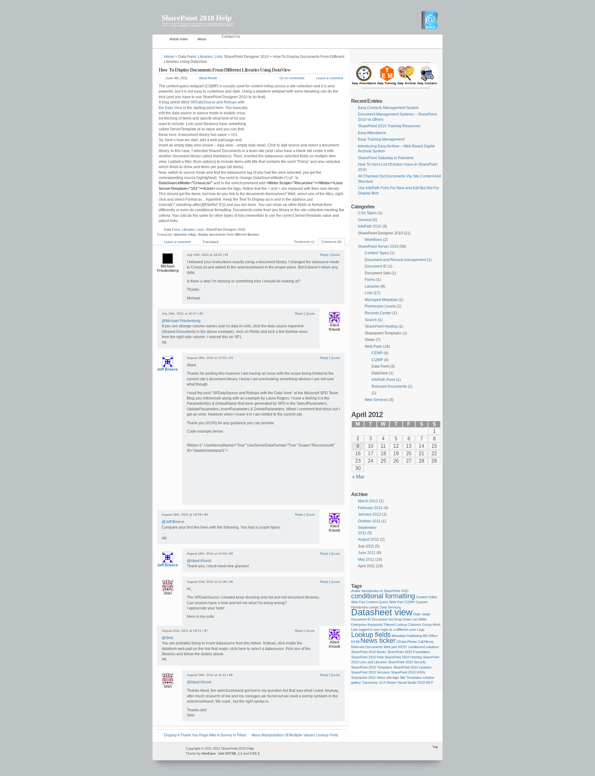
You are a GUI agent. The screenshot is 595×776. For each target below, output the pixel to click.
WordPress (168, 751)
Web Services (376, 400)
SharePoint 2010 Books (368, 652)
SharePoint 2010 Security (407, 662)
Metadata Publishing (407, 636)
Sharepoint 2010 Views (368, 677)
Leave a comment (329, 78)
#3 (231, 358)
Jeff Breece (167, 369)
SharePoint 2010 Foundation (408, 652)
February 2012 (370, 508)
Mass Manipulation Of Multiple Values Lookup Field (295, 735)
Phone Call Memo (420, 641)
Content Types (377, 253)
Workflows (373, 240)
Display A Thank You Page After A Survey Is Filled (205, 735)
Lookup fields (371, 635)
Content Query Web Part (384, 602)
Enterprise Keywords (367, 624)
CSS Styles (367, 213)
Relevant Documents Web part (374, 647)
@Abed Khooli (199, 561)
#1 (226, 254)
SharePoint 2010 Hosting (403, 657)
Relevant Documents (389, 386)
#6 (231, 581)
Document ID (376, 266)
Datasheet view (381, 612)
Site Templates (411, 677)
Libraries (205, 56)
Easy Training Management (381, 139)
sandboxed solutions (423, 647)
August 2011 (368, 539)
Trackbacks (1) (304, 241)
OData (401, 641)
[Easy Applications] (394, 85)
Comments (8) (331, 241)
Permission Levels (380, 306)
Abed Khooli (208, 78)
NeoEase (209, 753)
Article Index (179, 39)
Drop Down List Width (410, 619)
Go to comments (292, 78)
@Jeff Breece (173, 522)
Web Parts (373, 346)
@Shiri (167, 638)
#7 (206, 630)
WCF (430, 682)
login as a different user (398, 629)
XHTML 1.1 (233, 753)
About (201, 39)
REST (402, 647)
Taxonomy (370, 682)
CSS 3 (254, 753)
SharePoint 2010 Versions (370, 672)
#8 (231, 675)
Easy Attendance (372, 133)
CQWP (377, 360)
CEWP (377, 353)
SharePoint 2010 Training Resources (389, 126)
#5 (231, 553)
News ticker (377, 640)
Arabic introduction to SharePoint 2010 (379, 591)
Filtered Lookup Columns (402, 624)
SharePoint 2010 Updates (412, 667)
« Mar (358, 476)
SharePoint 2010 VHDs (408, 672)
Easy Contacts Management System (388, 108)
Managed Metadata (381, 300)
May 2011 (366, 559)
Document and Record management (395, 260)
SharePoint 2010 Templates (371, 667)
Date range (421, 614)
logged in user (369, 629)
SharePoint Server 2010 (378, 246)
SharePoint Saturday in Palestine (386, 158)
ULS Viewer (387, 682)
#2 (201, 313)
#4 (206, 514)
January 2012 (369, 514)
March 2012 (368, 501)
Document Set (382, 619)
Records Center (378, 313)
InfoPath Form (383, 379)
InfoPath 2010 (369, 226)
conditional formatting (383, 596)
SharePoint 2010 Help (196, 18)
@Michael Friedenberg (181, 321)
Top (435, 747)
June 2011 (367, 553)
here (173, 135)
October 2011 (369, 521)
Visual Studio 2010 (411, 682)
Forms (370, 279)
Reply (324, 254)
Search (371, 320)
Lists (218, 56)
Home (159, 39)
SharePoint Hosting (381, 326)
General (365, 220)
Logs (421, 629)
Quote (335, 254)
